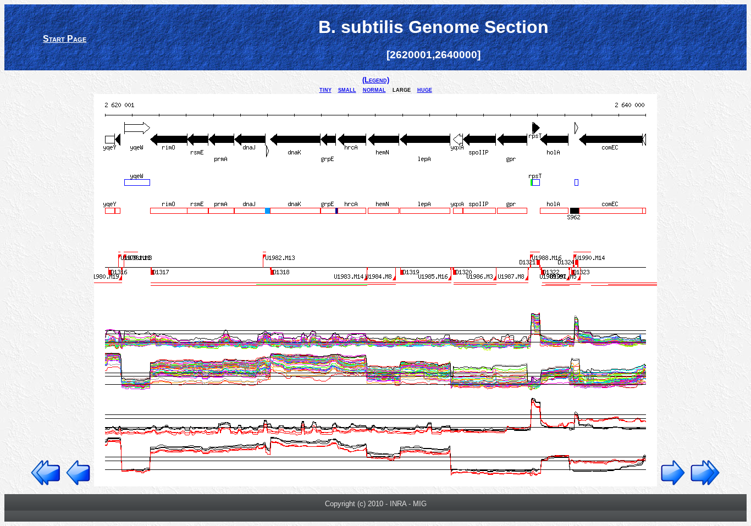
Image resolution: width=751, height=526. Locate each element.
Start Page (64, 38)
